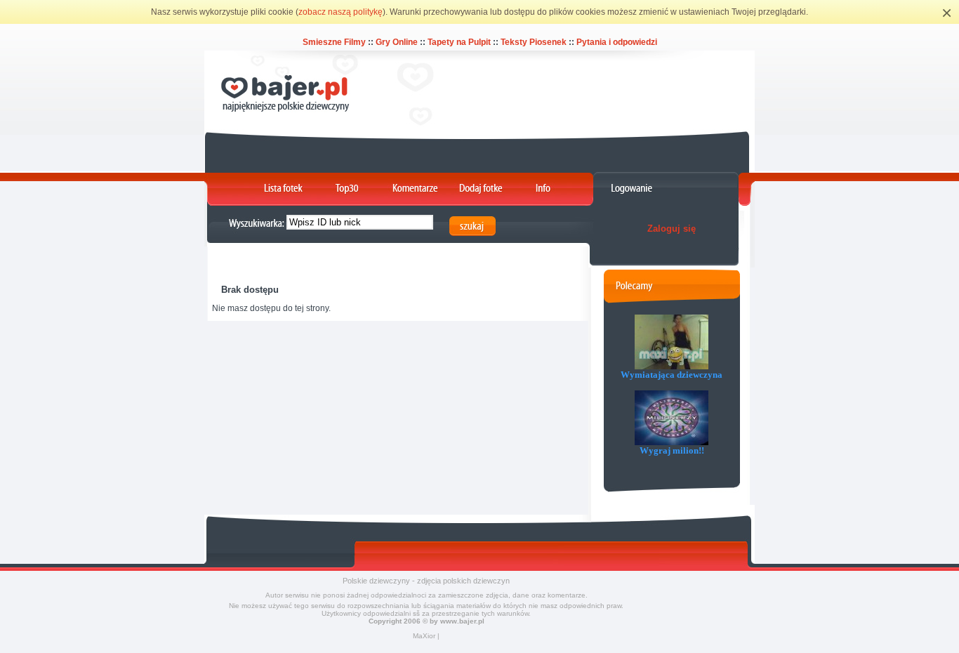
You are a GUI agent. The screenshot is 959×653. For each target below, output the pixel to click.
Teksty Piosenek (534, 42)
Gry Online (397, 42)
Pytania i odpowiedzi (616, 42)
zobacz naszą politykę (340, 12)
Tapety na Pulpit (459, 42)
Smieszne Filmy (334, 42)
